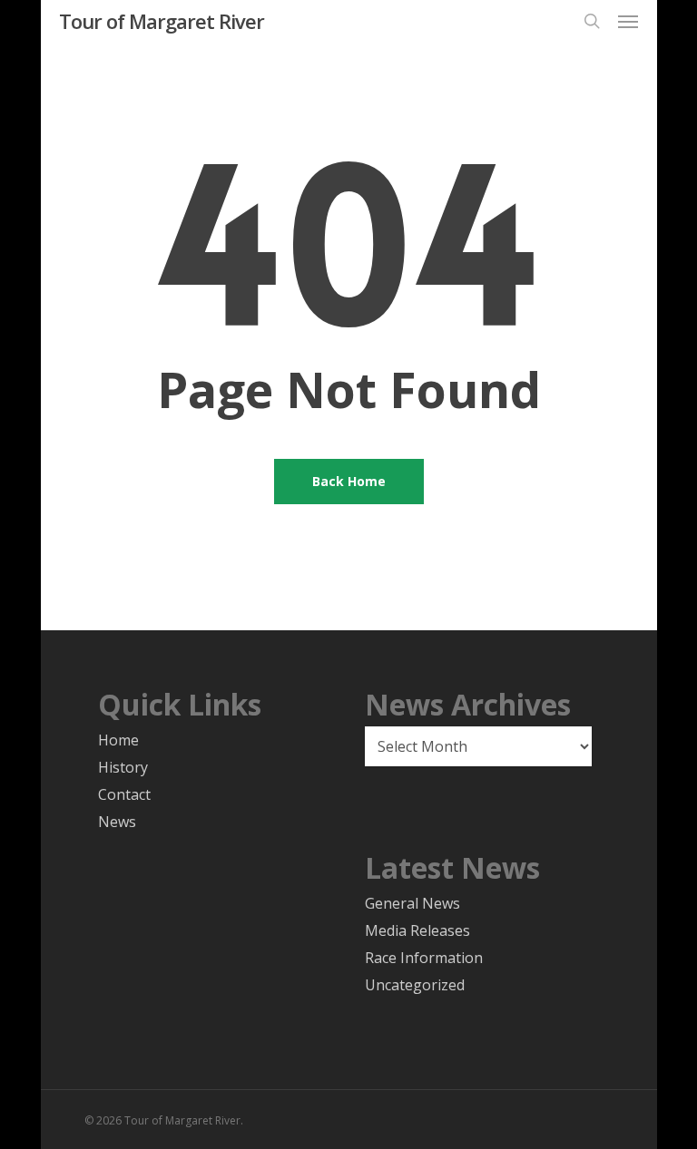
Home (118, 740)
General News (412, 903)
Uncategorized (415, 985)
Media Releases (417, 930)
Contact (124, 794)
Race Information (424, 958)
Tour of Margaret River (161, 21)
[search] (591, 21)
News (117, 822)
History (123, 767)
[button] (628, 21)
